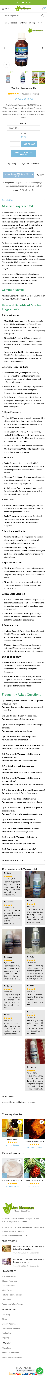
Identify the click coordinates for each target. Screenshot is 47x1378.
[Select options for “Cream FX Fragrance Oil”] (4, 1175)
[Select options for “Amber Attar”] (4, 1134)
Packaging (6, 1333)
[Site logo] (23, 8)
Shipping (5, 1337)
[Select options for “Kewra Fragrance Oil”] (26, 1175)
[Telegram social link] (29, 2)
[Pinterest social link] (23, 2)
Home (4, 22)
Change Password (9, 1281)
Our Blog (6, 1314)
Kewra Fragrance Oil (34, 1180)
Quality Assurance (10, 1324)
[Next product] (44, 22)
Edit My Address (9, 1276)
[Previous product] (39, 22)
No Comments (33, 1253)
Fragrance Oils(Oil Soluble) (22, 22)
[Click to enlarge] (6, 65)
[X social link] (20, 2)
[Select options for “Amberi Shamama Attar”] (26, 1136)
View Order (7, 1290)
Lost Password (8, 1285)
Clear (24, 133)
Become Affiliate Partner (12, 1304)
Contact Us (7, 1299)
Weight (23, 123)
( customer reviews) (29, 94)
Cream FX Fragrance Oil (12, 1180)
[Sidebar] (3, 416)
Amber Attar (12, 1139)
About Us (6, 1319)
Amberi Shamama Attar (34, 1141)
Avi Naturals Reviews (11, 1328)
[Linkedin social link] (26, 2)
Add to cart (29, 144)
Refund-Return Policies (12, 1295)
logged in (17, 1102)
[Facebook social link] (17, 2)
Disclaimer (6, 1348)
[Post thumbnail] (6, 1249)
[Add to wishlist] (19, 1122)
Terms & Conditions (10, 1352)
